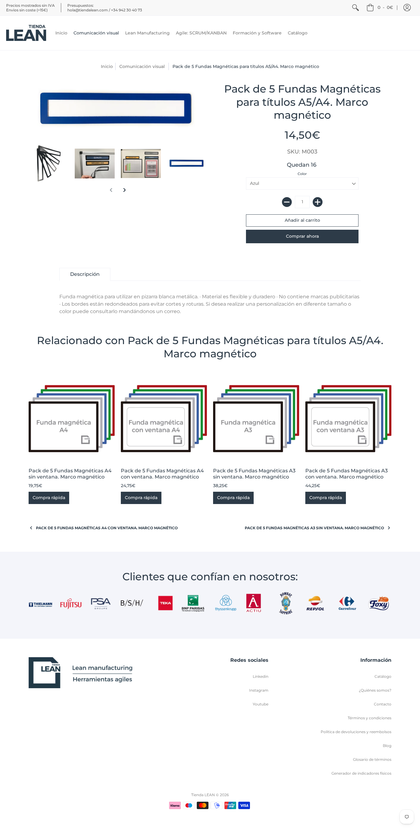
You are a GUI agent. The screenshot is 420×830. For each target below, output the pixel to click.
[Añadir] (318, 202)
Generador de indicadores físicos (361, 773)
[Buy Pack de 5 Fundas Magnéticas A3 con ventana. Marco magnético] (348, 418)
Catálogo (382, 676)
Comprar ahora (302, 236)
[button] (407, 7)
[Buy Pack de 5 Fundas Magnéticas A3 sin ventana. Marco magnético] (256, 418)
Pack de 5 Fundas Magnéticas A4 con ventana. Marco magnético (162, 474)
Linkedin (260, 676)
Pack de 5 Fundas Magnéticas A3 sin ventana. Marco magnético (254, 474)
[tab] (84, 274)
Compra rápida (49, 497)
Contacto (382, 704)
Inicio (107, 66)
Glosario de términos (372, 759)
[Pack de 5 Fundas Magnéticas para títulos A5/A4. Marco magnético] (187, 164)
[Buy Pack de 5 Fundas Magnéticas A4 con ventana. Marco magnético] (164, 418)
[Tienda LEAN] (26, 33)
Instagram (258, 690)
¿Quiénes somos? (375, 690)
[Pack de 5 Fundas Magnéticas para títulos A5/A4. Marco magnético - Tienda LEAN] (49, 164)
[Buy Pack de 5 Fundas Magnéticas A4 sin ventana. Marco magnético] (72, 418)
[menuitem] (355, 7)
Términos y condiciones (369, 718)
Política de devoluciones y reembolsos (356, 731)
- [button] (385, 7)
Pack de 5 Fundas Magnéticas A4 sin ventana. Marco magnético (70, 474)
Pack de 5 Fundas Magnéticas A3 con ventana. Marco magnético (346, 474)
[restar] (287, 202)
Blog (387, 745)
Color (302, 174)
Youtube (260, 704)
